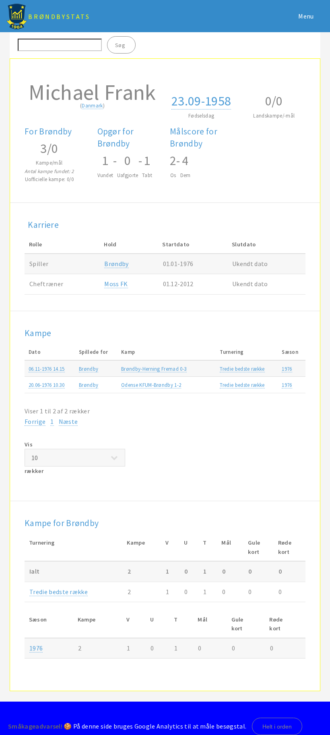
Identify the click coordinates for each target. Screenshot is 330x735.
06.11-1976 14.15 (47, 368)
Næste (68, 421)
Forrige (35, 421)
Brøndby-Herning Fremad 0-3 (154, 368)
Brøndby (116, 264)
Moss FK (116, 284)
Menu (306, 16)
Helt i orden (277, 726)
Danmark (92, 105)
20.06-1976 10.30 (47, 385)
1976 (287, 368)
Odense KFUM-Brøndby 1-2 (151, 385)
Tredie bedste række (242, 368)
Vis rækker (34, 458)
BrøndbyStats (59, 16)
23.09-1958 (201, 101)
